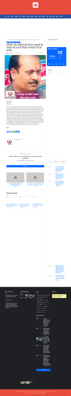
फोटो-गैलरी (39, 393)
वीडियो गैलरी (44, 393)
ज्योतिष (61, 16)
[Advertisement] (35, 28)
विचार (51, 16)
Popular (49, 161)
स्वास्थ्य (36, 16)
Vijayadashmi (39, 312)
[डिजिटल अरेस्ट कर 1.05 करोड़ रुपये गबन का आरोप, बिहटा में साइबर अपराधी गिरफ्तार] (25, 200)
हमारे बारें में (29, 393)
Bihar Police (46, 300)
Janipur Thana (39, 306)
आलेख (12, 39)
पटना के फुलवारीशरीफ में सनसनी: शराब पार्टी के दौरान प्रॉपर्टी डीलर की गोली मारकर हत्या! (12, 205)
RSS (48, 310)
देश (8, 16)
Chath (48, 302)
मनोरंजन (23, 16)
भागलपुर (19, 42)
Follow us (54, 291)
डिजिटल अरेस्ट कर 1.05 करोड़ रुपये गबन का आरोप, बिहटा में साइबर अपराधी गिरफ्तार (25, 205)
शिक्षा (54, 16)
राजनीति (16, 16)
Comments (62, 161)
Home (8, 39)
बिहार (11, 42)
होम (6, 16)
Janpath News (10, 53)
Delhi (45, 304)
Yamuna (44, 312)
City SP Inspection (40, 304)
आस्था (40, 16)
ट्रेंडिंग (43, 16)
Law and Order (45, 306)
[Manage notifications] (68, 393)
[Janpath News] (35, 5)
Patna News (43, 308)
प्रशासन (31, 16)
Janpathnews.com (33, 391)
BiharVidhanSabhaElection (41, 302)
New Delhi (38, 308)
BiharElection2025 (40, 300)
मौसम (57, 16)
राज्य (11, 16)
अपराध (27, 16)
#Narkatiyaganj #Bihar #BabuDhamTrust (43, 295)
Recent (56, 161)
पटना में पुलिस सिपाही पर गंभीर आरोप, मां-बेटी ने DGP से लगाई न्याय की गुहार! (38, 205)
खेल (19, 16)
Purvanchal (44, 310)
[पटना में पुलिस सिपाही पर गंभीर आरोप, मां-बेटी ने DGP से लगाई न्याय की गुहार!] (38, 200)
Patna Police (39, 310)
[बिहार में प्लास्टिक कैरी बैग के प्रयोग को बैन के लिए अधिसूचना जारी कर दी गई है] (52, 222)
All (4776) (43, 369)
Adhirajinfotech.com (52, 391)
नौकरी (47, 16)
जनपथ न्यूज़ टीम (34, 393)
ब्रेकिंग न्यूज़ (14, 42)
